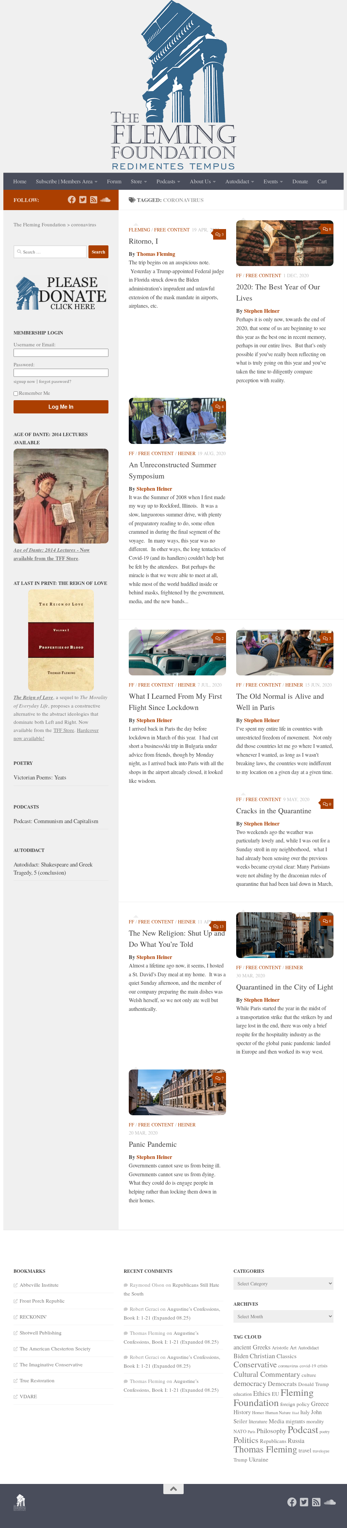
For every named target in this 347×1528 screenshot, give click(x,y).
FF (239, 275)
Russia (296, 1440)
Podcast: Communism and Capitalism (56, 821)
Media (276, 1421)
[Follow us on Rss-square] (93, 200)
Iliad (295, 1412)
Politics (246, 1439)
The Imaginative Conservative (51, 1364)
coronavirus (288, 1366)
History (242, 1412)
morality (315, 1421)
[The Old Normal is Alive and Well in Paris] (284, 652)
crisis (322, 1365)
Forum (114, 181)
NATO (239, 1431)
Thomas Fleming (156, 254)
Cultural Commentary (266, 1374)
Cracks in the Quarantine (273, 810)
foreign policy (295, 1403)
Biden (240, 1355)
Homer (258, 1412)
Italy (305, 1411)
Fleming (139, 229)
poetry (325, 1431)
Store (136, 181)
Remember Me (34, 392)
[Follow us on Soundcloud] (104, 200)
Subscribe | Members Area (64, 181)
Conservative (255, 1364)
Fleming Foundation (273, 1397)
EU (275, 1394)
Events (271, 181)
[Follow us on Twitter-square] (83, 200)
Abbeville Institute (39, 1284)
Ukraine (258, 1459)
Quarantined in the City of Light (284, 987)
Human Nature (278, 1412)
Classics (287, 1356)
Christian (262, 1355)
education (242, 1394)
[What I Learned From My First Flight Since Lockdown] (177, 652)
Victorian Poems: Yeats (40, 777)
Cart (322, 181)
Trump (240, 1459)
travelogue (321, 1450)
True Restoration (37, 1380)
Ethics (261, 1393)
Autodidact (237, 181)
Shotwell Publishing (41, 1332)
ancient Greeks (251, 1347)
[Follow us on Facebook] (72, 200)
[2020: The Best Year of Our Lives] (284, 243)
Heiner (187, 453)
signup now (24, 381)
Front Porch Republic (42, 1300)
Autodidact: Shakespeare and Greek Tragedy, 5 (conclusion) (53, 868)
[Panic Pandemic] (177, 1092)
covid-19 (308, 1366)
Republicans (273, 1440)
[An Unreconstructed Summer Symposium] (177, 421)
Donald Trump (313, 1384)
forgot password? (55, 381)
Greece (320, 1403)
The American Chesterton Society (55, 1348)
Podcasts (166, 181)
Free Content (172, 229)
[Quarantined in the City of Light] (284, 935)
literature (258, 1421)
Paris (251, 1431)
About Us (200, 181)
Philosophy (271, 1430)
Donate (300, 181)
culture (309, 1374)
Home (19, 181)
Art (293, 1347)
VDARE (28, 1396)
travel (305, 1450)
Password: (24, 364)
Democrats (282, 1383)
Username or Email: (35, 344)
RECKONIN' (33, 1316)
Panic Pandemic (153, 1144)
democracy (249, 1383)
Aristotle (280, 1347)
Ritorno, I (143, 241)
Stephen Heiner (262, 310)
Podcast (303, 1429)
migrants (295, 1421)
